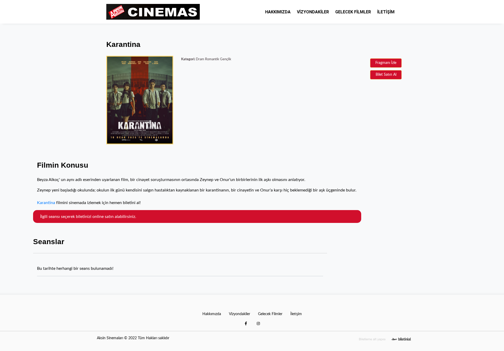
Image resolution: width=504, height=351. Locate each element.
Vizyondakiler (313, 11)
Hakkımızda (278, 11)
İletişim (386, 11)
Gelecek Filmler (353, 11)
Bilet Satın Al (386, 74)
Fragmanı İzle (385, 63)
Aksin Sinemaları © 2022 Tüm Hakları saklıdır (133, 338)
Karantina (46, 203)
